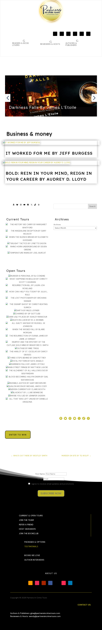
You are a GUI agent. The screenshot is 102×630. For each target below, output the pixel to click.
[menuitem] (76, 42)
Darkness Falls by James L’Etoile (42, 107)
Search (92, 206)
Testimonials (31, 546)
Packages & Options (34, 542)
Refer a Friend (26, 524)
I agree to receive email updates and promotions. (52, 484)
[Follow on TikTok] (88, 34)
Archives (57, 224)
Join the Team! (26, 520)
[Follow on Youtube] (68, 34)
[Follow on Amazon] (55, 34)
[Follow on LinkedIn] (70, 583)
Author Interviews (34, 560)
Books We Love (32, 555)
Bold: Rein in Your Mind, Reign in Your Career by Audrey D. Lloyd (49, 176)
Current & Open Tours (31, 515)
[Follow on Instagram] (62, 34)
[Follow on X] (82, 34)
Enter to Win (18, 434)
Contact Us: (84, 604)
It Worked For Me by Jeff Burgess (49, 153)
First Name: (40, 474)
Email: (40, 479)
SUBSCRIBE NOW (51, 493)
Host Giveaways (27, 529)
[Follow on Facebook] (75, 34)
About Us (51, 573)
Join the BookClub (28, 533)
